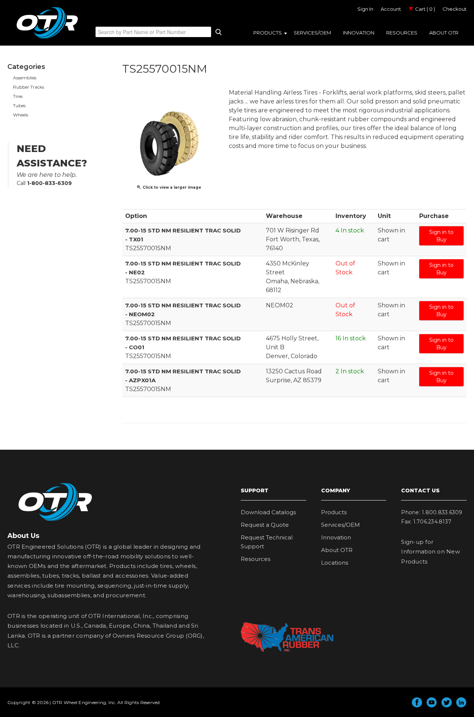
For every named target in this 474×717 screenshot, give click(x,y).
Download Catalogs (268, 512)
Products (267, 33)
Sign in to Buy (441, 236)
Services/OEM (312, 33)
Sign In (365, 9)
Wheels (20, 115)
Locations (334, 562)
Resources (401, 33)
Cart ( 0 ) (424, 9)
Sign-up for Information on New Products (430, 551)
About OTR (443, 33)
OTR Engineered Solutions (47, 38)
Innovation (358, 33)
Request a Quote (265, 524)
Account (391, 9)
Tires (18, 96)
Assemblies (24, 77)
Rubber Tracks (28, 87)
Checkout (455, 9)
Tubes (19, 105)
